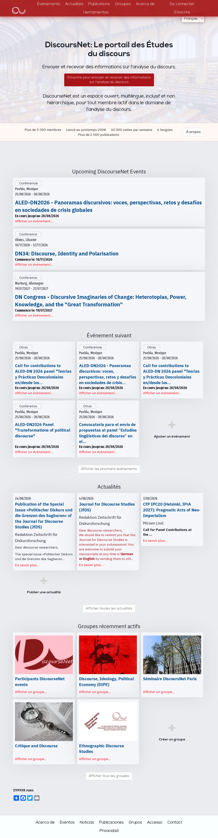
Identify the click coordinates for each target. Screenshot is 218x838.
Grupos (135, 822)
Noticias (87, 822)
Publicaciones (111, 822)
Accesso (154, 822)
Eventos (67, 822)
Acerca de (45, 822)
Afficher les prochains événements (109, 469)
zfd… (129, 559)
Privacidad (109, 830)
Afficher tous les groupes (109, 776)
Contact (175, 822)
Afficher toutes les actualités (109, 608)
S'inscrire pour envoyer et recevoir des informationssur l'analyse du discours (109, 79)
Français (191, 19)
